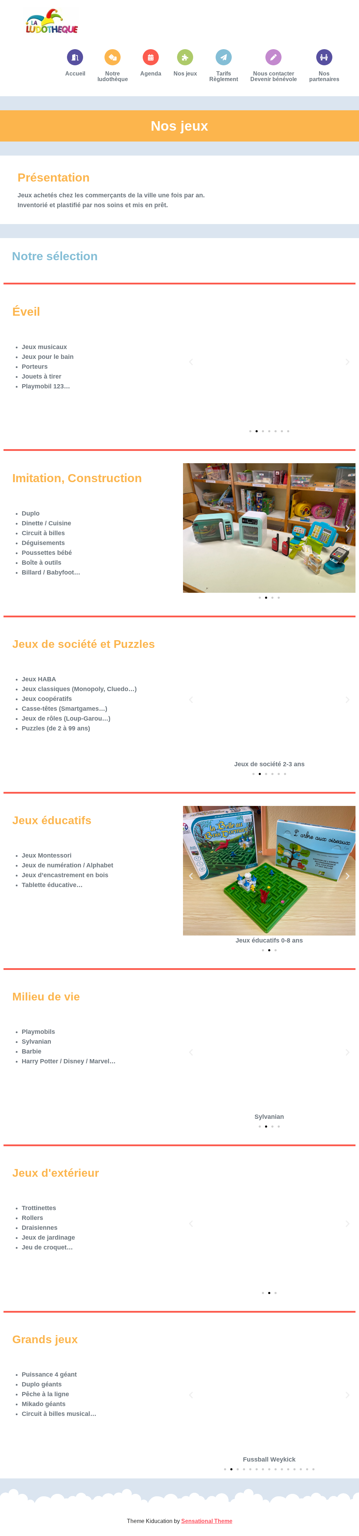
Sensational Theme (206, 1521)
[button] (191, 361)
